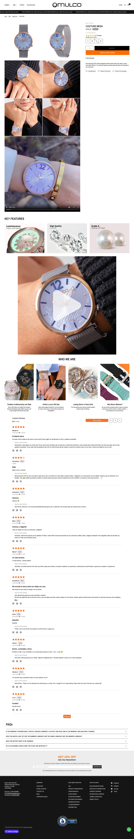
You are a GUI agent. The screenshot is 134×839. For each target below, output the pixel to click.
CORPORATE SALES (41, 797)
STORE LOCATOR (41, 789)
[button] (90, 35)
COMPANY (39, 782)
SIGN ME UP (97, 766)
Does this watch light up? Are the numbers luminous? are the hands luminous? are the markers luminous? (44, 736)
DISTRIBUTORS (72, 807)
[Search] (125, 5)
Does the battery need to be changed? (20, 741)
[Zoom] (38, 26)
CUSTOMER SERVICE (74, 782)
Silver (101, 41)
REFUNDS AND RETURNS (96, 786)
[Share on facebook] (13, 450)
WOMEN (7, 5)
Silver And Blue (96, 41)
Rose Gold (92, 41)
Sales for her (14, 16)
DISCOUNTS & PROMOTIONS (97, 789)
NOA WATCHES (31, 5)
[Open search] (111, 420)
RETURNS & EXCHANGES (75, 799)
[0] (128, 5)
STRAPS (22, 5)
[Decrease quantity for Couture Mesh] (87, 48)
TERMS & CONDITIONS (96, 797)
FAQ (69, 786)
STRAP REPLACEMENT (74, 797)
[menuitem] (8, 5)
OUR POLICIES (94, 782)
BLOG (38, 794)
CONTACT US (40, 791)
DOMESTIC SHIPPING (95, 791)
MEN (14, 5)
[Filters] (115, 420)
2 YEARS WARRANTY (74, 805)
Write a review (97, 420)
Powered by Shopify (27, 827)
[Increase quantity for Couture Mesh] (92, 48)
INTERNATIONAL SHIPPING (97, 794)
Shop (10, 16)
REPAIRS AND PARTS (74, 802)
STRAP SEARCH (72, 794)
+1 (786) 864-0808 (14, 795)
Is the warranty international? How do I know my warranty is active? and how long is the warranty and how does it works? (50, 731)
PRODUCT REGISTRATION (75, 789)
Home (6, 16)
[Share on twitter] (17, 451)
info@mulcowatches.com (14, 793)
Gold (88, 41)
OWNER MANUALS (73, 791)
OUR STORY (39, 786)
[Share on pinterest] (21, 451)
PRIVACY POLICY (94, 799)
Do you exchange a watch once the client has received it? (26, 746)
